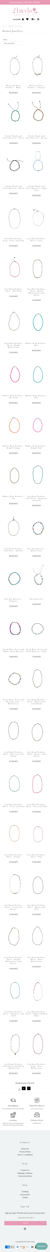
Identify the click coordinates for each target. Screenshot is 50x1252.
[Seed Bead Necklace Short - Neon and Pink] (36, 783)
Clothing (25, 1191)
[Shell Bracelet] (36, 578)
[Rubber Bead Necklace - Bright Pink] (36, 425)
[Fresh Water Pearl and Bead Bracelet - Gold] (36, 628)
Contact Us (25, 1170)
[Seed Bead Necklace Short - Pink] (36, 834)
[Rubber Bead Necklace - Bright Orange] (13, 425)
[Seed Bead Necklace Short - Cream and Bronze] (13, 884)
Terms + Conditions (25, 1154)
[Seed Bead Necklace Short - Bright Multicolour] (13, 322)
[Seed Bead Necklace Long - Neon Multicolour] (36, 1043)
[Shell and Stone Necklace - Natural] (36, 64)
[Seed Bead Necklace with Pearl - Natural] (13, 527)
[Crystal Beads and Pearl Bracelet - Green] (13, 115)
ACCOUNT (17, 19)
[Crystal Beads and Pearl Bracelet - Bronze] (36, 115)
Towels (25, 1197)
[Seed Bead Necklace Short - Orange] (13, 834)
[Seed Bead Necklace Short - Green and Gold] (13, 783)
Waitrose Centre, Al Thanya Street (13, 1123)
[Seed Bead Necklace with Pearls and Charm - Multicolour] (13, 1043)
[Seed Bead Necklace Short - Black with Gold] (36, 884)
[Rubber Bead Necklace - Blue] (36, 374)
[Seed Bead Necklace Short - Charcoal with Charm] (13, 731)
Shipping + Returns (25, 1173)
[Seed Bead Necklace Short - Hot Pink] (13, 268)
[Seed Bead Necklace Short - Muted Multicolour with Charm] (36, 268)
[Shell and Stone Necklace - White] (13, 64)
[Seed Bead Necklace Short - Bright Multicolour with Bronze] (13, 936)
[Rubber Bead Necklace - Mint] (36, 322)
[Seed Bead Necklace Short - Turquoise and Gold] (13, 991)
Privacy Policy (25, 1151)
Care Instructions (25, 1176)
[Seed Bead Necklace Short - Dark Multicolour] (36, 936)
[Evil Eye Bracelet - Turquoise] (13, 578)
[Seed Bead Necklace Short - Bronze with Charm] (36, 731)
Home (4, 26)
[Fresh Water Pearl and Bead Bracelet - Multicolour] (13, 678)
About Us (25, 1149)
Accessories (25, 1194)
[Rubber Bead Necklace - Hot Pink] (13, 374)
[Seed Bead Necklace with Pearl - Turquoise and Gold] (36, 475)
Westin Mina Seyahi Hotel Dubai (13, 1125)
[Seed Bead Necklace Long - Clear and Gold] (13, 217)
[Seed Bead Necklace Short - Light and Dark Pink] (36, 991)
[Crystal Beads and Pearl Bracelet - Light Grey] (36, 165)
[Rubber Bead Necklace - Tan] (13, 475)
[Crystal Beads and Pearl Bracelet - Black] (13, 165)
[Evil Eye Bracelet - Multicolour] (36, 527)
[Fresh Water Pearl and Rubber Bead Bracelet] (13, 628)
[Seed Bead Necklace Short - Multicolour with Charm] (36, 678)
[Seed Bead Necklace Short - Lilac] (36, 217)
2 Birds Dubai (31, 1241)
